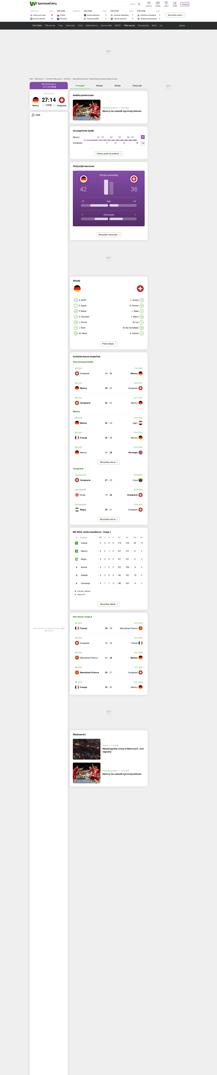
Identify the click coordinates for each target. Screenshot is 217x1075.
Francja (84, 543)
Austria (84, 567)
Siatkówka (70, 25)
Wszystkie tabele (108, 604)
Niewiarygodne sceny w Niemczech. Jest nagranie (123, 750)
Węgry (84, 559)
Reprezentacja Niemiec (110, 108)
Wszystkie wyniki (175, 15)
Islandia (84, 575)
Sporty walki (106, 25)
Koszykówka (143, 25)
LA (161, 25)
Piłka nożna (50, 25)
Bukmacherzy (92, 25)
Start (31, 79)
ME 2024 (67, 79)
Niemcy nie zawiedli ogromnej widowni (121, 111)
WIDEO (118, 25)
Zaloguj (185, 4)
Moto (154, 25)
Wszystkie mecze (108, 462)
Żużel (80, 25)
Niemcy (84, 551)
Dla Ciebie (37, 25)
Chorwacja (85, 583)
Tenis (60, 25)
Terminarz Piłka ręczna (54, 79)
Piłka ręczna (129, 25)
